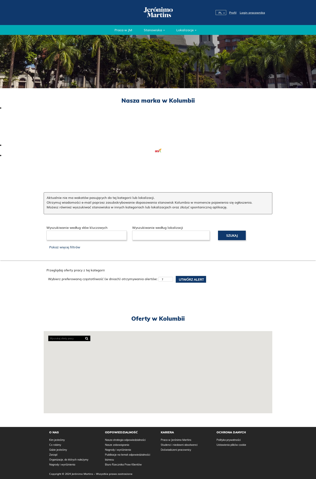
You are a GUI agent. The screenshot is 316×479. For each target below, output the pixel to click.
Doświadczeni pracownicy (176, 449)
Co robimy (55, 444)
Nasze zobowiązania (117, 444)
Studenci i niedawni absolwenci (179, 444)
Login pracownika (252, 12)
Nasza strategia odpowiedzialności (125, 440)
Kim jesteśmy (57, 440)
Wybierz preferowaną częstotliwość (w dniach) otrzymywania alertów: (102, 278)
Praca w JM (123, 29)
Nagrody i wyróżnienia (62, 464)
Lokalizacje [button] (185, 29)
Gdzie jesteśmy (58, 449)
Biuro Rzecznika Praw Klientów (123, 464)
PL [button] (221, 13)
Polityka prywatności (229, 440)
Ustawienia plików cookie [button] (231, 444)
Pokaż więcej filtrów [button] (64, 247)
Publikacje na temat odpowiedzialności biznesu (127, 457)
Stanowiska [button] (153, 29)
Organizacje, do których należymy (68, 459)
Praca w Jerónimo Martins (176, 440)
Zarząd (53, 454)
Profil (232, 12)
